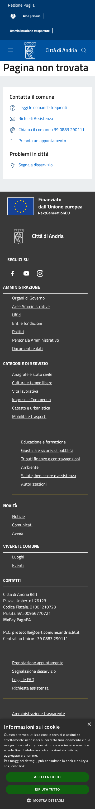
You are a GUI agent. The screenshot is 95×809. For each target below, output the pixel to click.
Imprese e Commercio (31, 399)
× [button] (89, 724)
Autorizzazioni (34, 484)
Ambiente (30, 467)
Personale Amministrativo (35, 340)
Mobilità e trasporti (29, 416)
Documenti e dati (27, 348)
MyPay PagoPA (17, 619)
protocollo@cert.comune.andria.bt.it (45, 632)
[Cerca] (84, 50)
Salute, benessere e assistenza (48, 475)
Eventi (18, 565)
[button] (47, 800)
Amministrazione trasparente (38, 713)
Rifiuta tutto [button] (47, 789)
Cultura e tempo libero (32, 382)
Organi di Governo (28, 298)
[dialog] (47, 764)
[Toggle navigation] (10, 50)
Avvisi (17, 533)
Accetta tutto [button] (47, 777)
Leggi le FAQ (23, 679)
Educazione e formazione (43, 442)
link (22, 766)
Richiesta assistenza (30, 688)
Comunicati (22, 525)
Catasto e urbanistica (31, 408)
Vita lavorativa (25, 391)
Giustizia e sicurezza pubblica (47, 450)
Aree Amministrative (31, 306)
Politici (18, 331)
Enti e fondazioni (27, 323)
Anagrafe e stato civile (32, 374)
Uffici (16, 315)
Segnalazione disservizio (34, 671)
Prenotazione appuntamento (37, 663)
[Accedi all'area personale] (13, 16)
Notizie (18, 516)
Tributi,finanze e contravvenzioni (50, 459)
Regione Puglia (21, 5)
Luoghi (18, 557)
